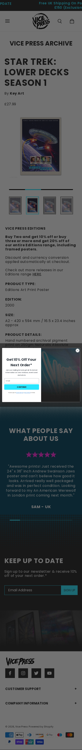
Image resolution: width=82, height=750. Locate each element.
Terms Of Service (27, 392)
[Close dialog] (77, 350)
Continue (21, 387)
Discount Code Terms (19, 392)
